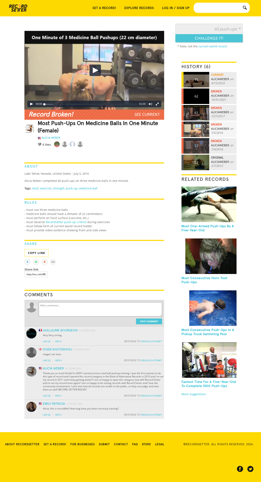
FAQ (135, 444)
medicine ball (88, 188)
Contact (121, 444)
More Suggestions (193, 394)
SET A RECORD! (104, 8)
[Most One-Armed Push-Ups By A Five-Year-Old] (209, 204)
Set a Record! (55, 444)
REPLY (58, 341)
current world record (212, 46)
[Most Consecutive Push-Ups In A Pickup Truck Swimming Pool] (209, 308)
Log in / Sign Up (176, 8)
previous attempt (151, 341)
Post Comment (149, 321)
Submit (104, 444)
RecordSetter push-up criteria (66, 222)
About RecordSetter (22, 444)
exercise (45, 188)
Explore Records (139, 8)
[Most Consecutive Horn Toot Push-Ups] (209, 256)
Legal (159, 444)
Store (146, 444)
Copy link (36, 253)
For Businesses (82, 444)
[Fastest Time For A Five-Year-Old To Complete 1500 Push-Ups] (209, 360)
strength (58, 188)
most (35, 188)
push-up (71, 188)
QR (53, 262)
